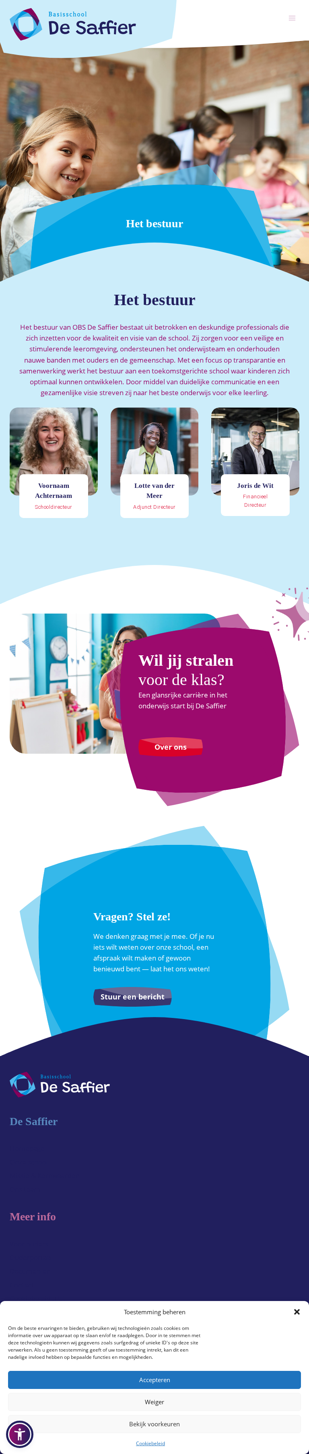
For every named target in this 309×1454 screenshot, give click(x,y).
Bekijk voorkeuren (154, 1424)
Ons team (25, 1189)
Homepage (27, 1148)
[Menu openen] (291, 18)
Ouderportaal (31, 1257)
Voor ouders (29, 1243)
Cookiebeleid (150, 1443)
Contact (22, 1284)
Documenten (30, 1271)
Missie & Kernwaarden (45, 1175)
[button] (297, 1312)
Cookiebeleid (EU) (37, 1298)
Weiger (154, 1402)
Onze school (29, 1161)
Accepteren (154, 1380)
